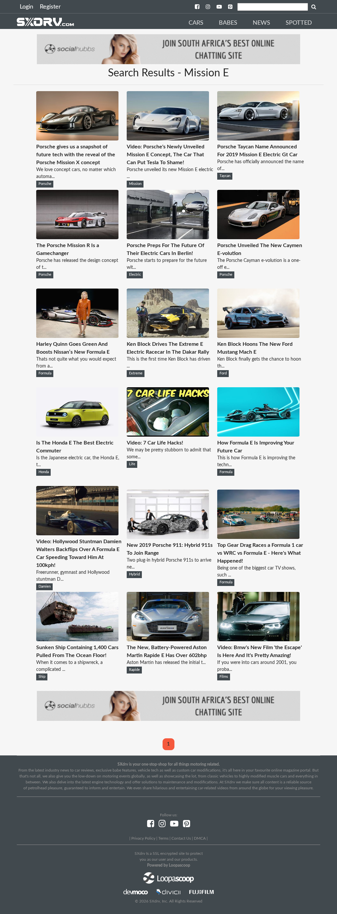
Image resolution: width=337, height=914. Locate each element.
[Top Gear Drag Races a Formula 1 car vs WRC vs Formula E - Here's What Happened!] (258, 537)
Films (224, 676)
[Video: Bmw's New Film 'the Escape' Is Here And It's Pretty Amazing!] (258, 639)
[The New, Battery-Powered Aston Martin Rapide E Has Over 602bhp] (168, 639)
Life (132, 464)
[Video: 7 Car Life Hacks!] (168, 435)
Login (26, 7)
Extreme (136, 373)
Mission (135, 184)
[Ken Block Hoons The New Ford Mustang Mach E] (258, 336)
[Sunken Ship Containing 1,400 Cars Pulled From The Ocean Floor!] (77, 639)
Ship (42, 676)
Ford (223, 373)
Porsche (45, 184)
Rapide (134, 670)
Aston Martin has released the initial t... (166, 662)
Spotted (299, 23)
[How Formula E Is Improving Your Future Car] (258, 435)
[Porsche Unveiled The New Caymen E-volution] (258, 237)
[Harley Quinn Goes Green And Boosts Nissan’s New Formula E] (77, 336)
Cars (196, 23)
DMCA (200, 838)
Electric (135, 274)
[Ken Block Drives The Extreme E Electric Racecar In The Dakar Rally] (168, 336)
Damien (45, 586)
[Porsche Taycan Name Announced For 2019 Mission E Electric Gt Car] (258, 138)
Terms (163, 838)
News (261, 23)
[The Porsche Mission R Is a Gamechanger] (77, 237)
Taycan (225, 176)
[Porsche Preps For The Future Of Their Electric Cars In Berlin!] (168, 237)
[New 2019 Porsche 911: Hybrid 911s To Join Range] (168, 537)
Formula (45, 373)
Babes (228, 23)
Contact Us (181, 838)
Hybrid (134, 574)
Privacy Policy (143, 838)
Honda (44, 472)
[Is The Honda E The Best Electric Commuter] (77, 435)
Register (50, 7)
